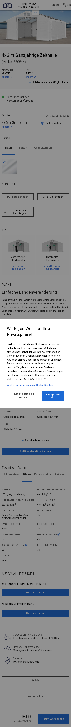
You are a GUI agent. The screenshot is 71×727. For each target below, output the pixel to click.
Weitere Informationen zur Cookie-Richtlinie (30, 385)
